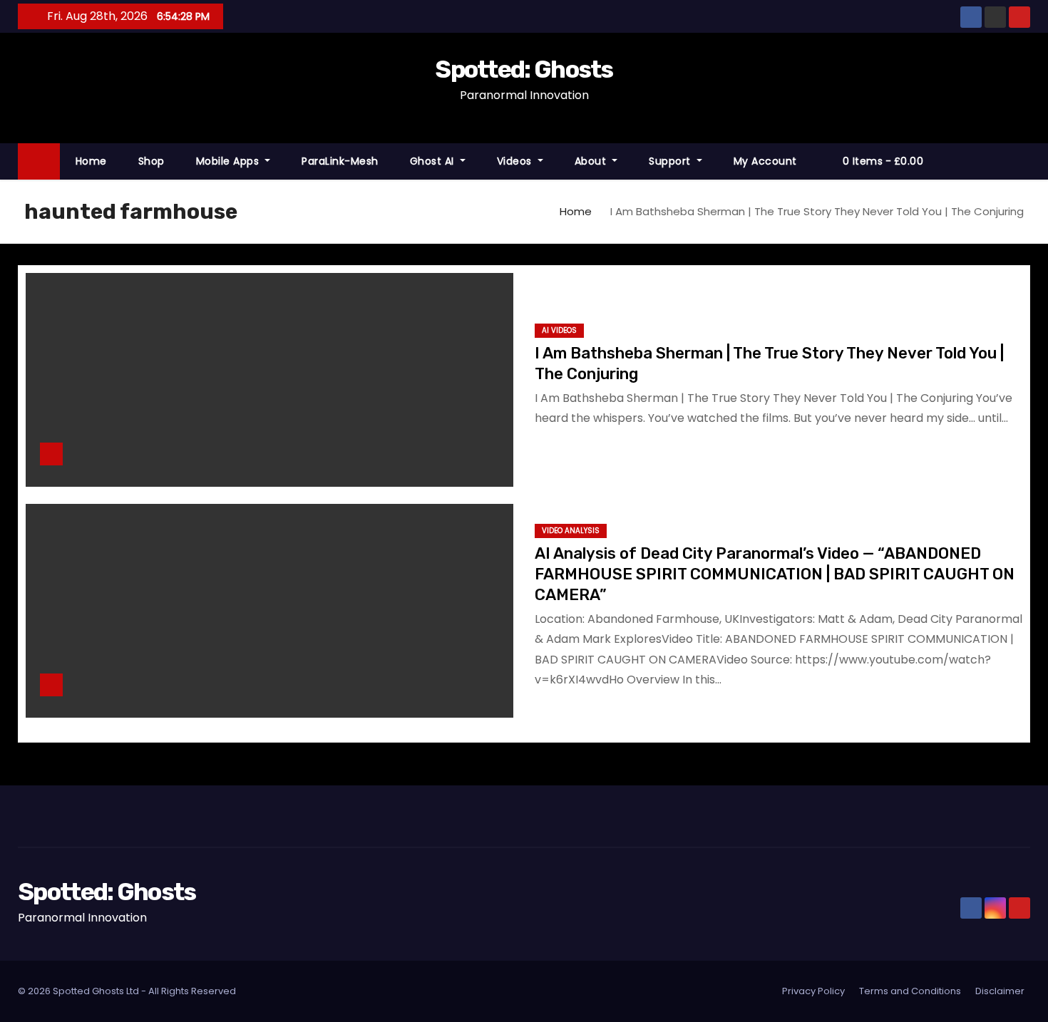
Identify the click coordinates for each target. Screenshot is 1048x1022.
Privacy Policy (813, 991)
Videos (516, 161)
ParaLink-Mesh (340, 161)
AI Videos (559, 330)
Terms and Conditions (910, 991)
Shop (151, 161)
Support (671, 161)
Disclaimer (999, 991)
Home (91, 161)
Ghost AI (434, 161)
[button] (1026, 161)
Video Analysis (571, 530)
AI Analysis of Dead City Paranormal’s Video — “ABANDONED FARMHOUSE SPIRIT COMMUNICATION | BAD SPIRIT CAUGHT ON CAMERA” (774, 574)
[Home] (39, 161)
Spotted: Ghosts (524, 69)
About (592, 161)
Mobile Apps (229, 161)
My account (765, 161)
